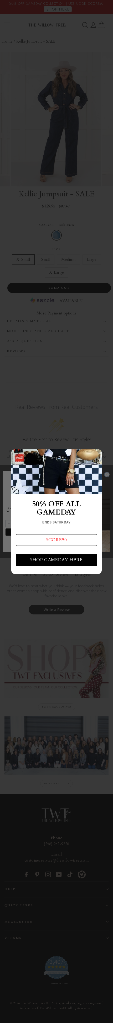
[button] (56, 540)
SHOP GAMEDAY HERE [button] (56, 560)
